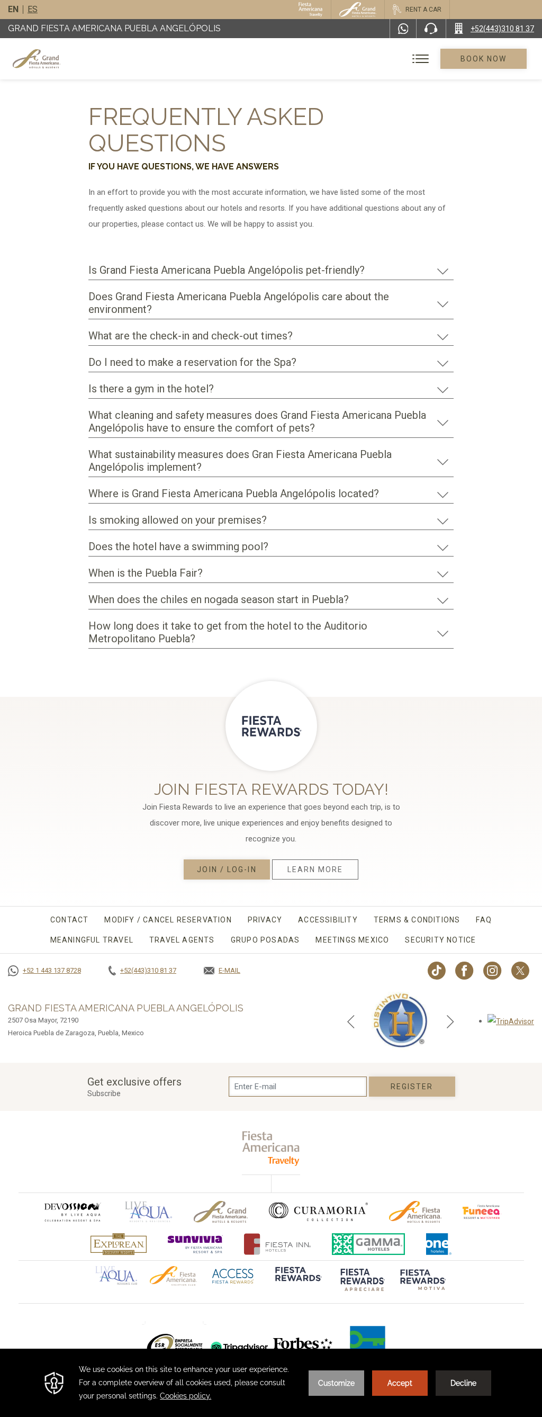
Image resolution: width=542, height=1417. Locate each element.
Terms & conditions (417, 920)
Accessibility (328, 920)
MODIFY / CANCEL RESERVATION (167, 920)
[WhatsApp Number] (403, 28)
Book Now (483, 59)
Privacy (265, 920)
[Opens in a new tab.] (510, 1021)
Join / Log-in (226, 869)
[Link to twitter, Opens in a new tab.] (520, 971)
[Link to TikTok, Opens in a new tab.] (437, 971)
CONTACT (69, 920)
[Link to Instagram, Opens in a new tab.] (492, 971)
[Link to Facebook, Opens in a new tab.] (464, 971)
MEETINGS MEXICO (352, 940)
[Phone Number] (431, 28)
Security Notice (440, 940)
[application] (271, 1383)
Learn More (315, 869)
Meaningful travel (91, 940)
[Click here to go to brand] (297, 1281)
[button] (351, 1021)
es (33, 9)
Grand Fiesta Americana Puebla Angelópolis (114, 28)
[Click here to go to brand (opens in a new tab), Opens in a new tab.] (72, 1212)
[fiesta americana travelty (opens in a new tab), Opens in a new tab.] (271, 1148)
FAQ (484, 920)
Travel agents (182, 940)
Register (412, 1086)
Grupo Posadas (265, 940)
